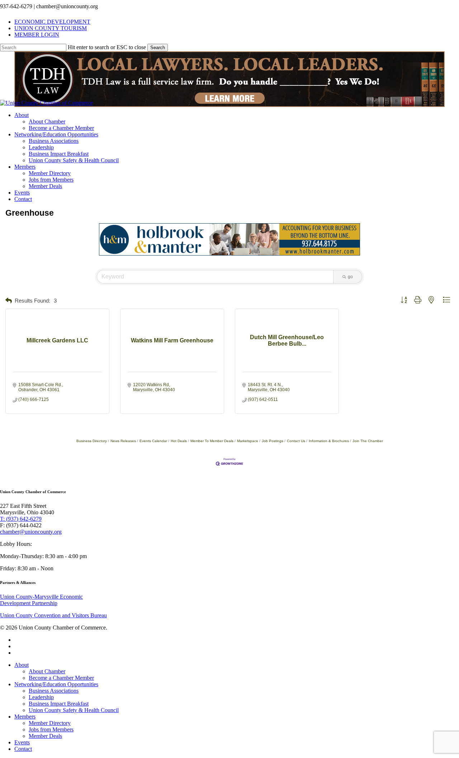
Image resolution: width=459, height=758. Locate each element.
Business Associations (54, 691)
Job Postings (272, 441)
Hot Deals (179, 441)
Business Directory (91, 441)
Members (25, 716)
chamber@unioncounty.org (31, 532)
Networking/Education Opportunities (56, 684)
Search (157, 47)
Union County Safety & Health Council (74, 710)
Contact (23, 749)
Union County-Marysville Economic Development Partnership (41, 600)
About (21, 665)
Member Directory (50, 723)
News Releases (123, 441)
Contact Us (296, 441)
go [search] (350, 276)
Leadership (41, 697)
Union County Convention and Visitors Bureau (53, 615)
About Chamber (47, 671)
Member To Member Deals (211, 441)
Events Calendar (153, 441)
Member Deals (45, 736)
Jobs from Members (51, 729)
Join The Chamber (367, 441)
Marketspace (247, 441)
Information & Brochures (329, 441)
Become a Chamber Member (61, 678)
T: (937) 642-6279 (21, 519)
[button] (8, 301)
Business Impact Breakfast (59, 704)
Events (22, 742)
